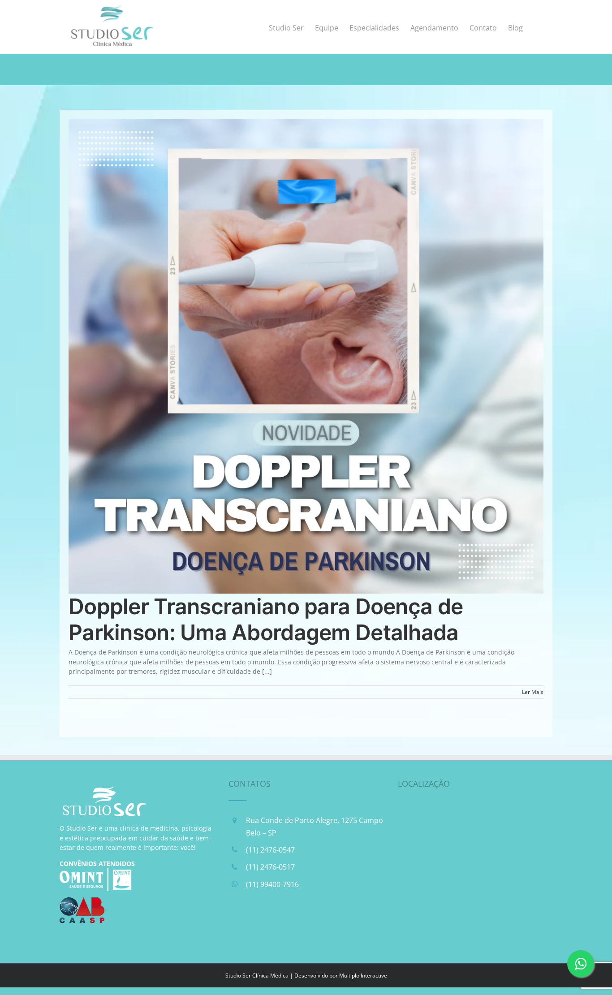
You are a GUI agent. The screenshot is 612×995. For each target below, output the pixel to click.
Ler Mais (532, 692)
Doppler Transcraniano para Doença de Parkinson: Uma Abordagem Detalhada (266, 619)
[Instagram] (259, 923)
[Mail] (282, 923)
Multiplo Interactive (363, 975)
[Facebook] (236, 923)
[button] (537, 27)
